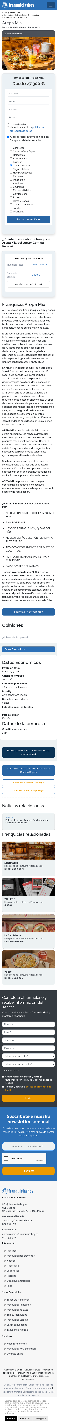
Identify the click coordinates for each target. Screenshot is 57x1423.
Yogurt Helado (21, 169)
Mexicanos (19, 179)
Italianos (17, 162)
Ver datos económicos (27, 284)
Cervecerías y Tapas (24, 151)
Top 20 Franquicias (17, 1314)
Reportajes (13, 1265)
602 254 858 (9, 1224)
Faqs (9, 1285)
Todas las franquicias (18, 1299)
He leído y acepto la (27, 129)
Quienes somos (36, 1385)
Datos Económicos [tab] (15, 649)
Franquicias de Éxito (17, 1309)
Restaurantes (20, 158)
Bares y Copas (21, 201)
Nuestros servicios (17, 1343)
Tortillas (17, 208)
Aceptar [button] (11, 1418)
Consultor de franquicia (15, 1385)
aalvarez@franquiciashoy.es (17, 1220)
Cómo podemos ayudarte (39, 1388)
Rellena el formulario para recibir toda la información (28, 752)
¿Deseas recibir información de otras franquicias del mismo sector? (30, 138)
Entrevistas (13, 1270)
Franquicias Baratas (17, 1319)
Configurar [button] (40, 1418)
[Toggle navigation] (51, 5)
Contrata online (15, 1353)
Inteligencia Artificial (17, 1329)
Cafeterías (18, 148)
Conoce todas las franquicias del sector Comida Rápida (28, 770)
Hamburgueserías (22, 172)
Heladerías (19, 155)
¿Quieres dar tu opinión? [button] (15, 637)
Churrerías (18, 186)
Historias (11, 1275)
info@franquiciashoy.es (14, 1204)
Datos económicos (13, 33)
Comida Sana (20, 194)
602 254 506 (9, 1237)
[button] (51, 53)
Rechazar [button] (25, 1418)
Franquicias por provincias (21, 1255)
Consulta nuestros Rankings (28, 782)
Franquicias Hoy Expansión (21, 1348)
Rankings (12, 1250)
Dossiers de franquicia (36, 1392)
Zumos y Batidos (22, 190)
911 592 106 (8, 1207)
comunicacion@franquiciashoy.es (20, 1234)
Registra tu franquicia (13, 1392)
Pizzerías (18, 176)
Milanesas (18, 211)
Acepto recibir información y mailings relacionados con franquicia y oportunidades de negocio (28, 1080)
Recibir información (27, 219)
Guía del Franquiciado (18, 1280)
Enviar (28, 1098)
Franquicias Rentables (19, 1304)
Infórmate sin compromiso (28, 611)
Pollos (16, 197)
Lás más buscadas (17, 1324)
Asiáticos (18, 183)
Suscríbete (28, 1171)
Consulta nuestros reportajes (28, 790)
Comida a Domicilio (23, 204)
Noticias (11, 1260)
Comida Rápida (21, 165)
